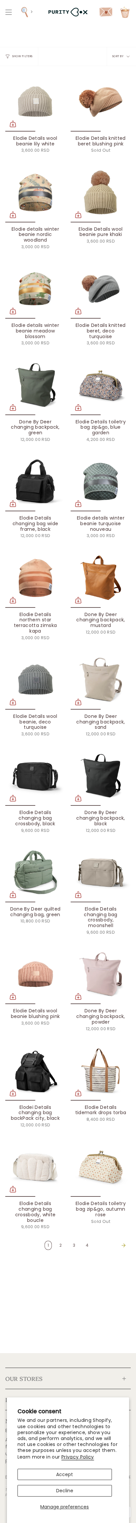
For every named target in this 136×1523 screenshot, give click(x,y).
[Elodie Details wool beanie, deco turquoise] (35, 679)
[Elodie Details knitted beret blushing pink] (101, 101)
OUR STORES (24, 1378)
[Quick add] (13, 124)
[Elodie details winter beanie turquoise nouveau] (101, 481)
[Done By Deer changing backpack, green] (35, 385)
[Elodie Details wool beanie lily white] (35, 101)
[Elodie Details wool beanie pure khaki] (101, 192)
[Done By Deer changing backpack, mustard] (101, 578)
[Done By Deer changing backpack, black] (101, 776)
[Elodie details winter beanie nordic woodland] (35, 192)
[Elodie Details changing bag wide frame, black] (35, 481)
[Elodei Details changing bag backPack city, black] (35, 1070)
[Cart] (125, 12)
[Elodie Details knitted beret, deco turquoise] (101, 288)
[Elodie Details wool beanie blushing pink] (35, 974)
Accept (64, 1474)
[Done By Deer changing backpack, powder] (101, 974)
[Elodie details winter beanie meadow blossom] (35, 288)
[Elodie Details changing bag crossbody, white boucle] (35, 1167)
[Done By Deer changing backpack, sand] (101, 679)
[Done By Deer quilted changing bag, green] (35, 872)
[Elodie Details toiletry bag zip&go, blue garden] (101, 385)
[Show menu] (8, 12)
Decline (64, 1490)
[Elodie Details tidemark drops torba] (101, 1070)
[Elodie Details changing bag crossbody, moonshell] (101, 872)
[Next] (111, 1245)
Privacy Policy (77, 1457)
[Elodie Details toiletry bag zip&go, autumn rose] (101, 1167)
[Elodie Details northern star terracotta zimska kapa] (35, 578)
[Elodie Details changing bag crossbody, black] (35, 776)
